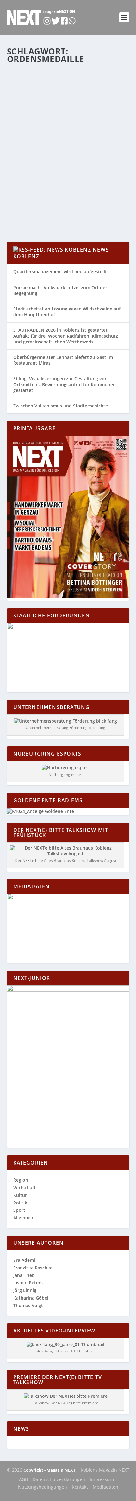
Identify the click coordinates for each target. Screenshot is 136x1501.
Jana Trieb (24, 1275)
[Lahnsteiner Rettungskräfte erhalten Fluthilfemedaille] (68, 105)
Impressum (102, 1479)
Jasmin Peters (28, 1283)
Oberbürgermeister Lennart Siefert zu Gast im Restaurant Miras (63, 360)
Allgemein (89, 167)
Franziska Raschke (33, 1268)
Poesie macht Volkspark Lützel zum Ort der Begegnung (60, 290)
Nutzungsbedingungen (42, 1487)
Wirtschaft (24, 1188)
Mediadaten (105, 1487)
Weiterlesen (31, 214)
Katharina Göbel (35, 167)
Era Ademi (24, 1260)
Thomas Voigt (28, 1305)
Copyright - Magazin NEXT (49, 1470)
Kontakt (80, 1487)
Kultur (20, 1195)
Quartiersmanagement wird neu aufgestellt (60, 272)
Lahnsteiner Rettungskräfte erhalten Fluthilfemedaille (56, 154)
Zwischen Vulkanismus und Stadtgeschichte (60, 406)
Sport (19, 1210)
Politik (105, 167)
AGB (23, 1479)
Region (19, 173)
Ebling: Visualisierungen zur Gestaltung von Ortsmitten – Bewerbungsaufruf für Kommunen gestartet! (64, 384)
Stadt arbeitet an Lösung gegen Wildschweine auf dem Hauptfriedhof (67, 311)
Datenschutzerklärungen (59, 1479)
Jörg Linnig (24, 1290)
